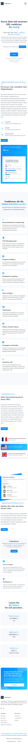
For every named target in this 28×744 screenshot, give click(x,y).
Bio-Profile (3, 718)
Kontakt (16, 720)
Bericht (19, 741)
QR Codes (3, 716)
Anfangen (14, 54)
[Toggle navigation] (25, 3)
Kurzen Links (3, 720)
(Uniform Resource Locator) (16, 34)
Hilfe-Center (17, 716)
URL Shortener (4, 722)
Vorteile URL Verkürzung (6, 724)
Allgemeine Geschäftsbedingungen (14, 738)
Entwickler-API (18, 718)
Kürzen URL (22, 46)
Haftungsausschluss (11, 741)
